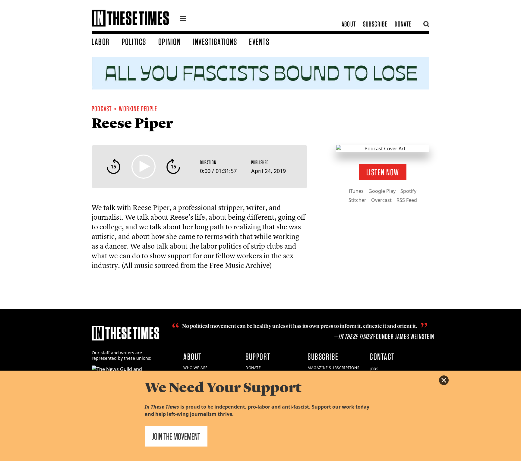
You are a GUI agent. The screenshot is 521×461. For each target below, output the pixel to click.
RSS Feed (406, 200)
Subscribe (375, 24)
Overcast (381, 200)
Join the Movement (176, 436)
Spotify (408, 191)
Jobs (374, 369)
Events (259, 41)
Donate (403, 24)
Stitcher (357, 200)
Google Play (382, 191)
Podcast (102, 108)
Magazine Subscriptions (333, 367)
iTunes (356, 191)
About (349, 24)
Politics (134, 41)
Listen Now (382, 172)
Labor (101, 41)
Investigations (215, 41)
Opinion (169, 41)
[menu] (183, 19)
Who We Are (195, 367)
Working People (138, 108)
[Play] (143, 167)
